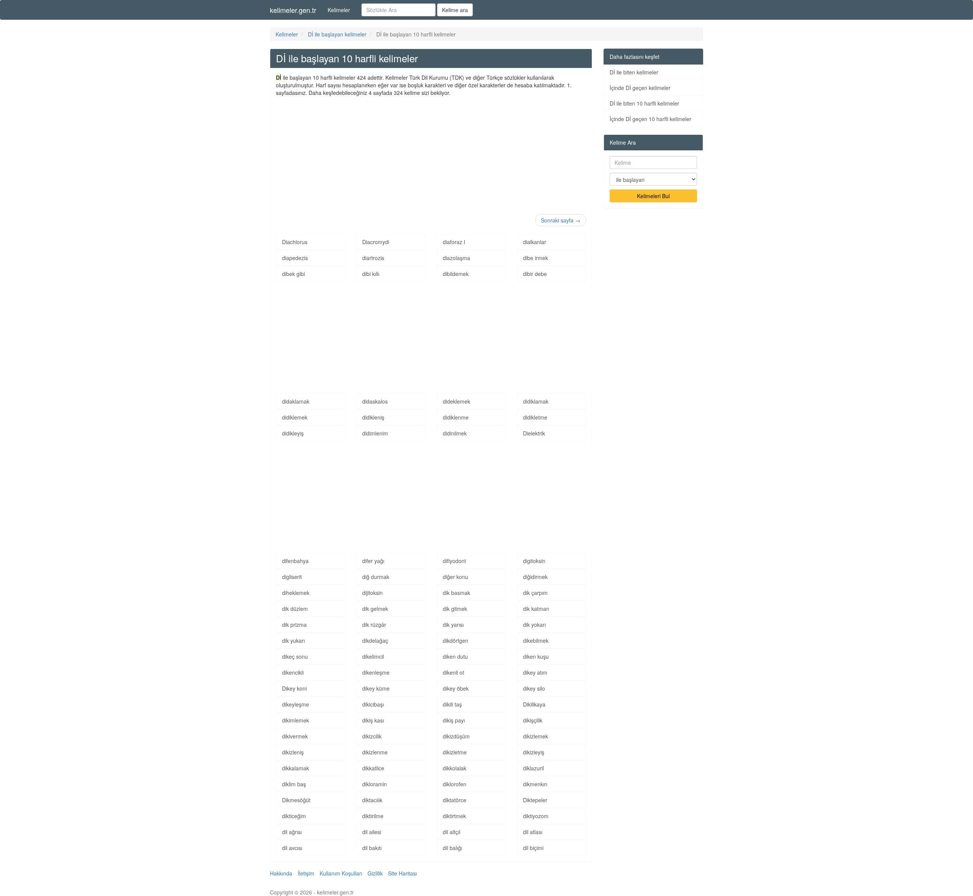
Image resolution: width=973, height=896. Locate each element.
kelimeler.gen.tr (293, 10)
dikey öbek (456, 688)
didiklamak (535, 401)
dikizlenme (375, 752)
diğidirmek (535, 577)
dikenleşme (376, 672)
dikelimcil (373, 656)
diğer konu (455, 577)
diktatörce (454, 800)
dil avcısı (292, 848)
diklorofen (454, 784)
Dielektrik (534, 433)
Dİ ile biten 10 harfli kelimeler (644, 103)
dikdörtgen (455, 640)
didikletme (535, 417)
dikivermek (295, 736)
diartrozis (373, 258)
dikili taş (452, 704)
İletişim (306, 873)
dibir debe (535, 274)
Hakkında (281, 873)
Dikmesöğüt (296, 800)
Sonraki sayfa (560, 220)
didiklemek (294, 417)
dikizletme (455, 752)
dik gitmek (455, 608)
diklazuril (533, 768)
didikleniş (373, 417)
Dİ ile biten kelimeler (634, 72)
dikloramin (374, 784)
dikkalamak (295, 768)
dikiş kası (373, 720)
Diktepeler (535, 800)
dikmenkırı (535, 784)
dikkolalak (454, 768)
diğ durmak (375, 577)
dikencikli (293, 672)
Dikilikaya (534, 704)
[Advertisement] (431, 153)
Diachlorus (294, 242)
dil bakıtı (372, 848)
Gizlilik (375, 873)
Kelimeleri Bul (653, 196)
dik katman (536, 608)
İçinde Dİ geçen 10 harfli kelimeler (650, 119)
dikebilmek (535, 640)
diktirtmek (454, 816)
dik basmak (456, 592)
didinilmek (455, 433)
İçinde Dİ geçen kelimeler (640, 87)
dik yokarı (534, 624)
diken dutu (455, 656)
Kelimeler (339, 10)
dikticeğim (294, 816)
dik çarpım (535, 592)
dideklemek (456, 401)
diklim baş (294, 784)
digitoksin (534, 561)
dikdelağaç (375, 640)
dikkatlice (373, 768)
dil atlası (532, 832)
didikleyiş (293, 433)
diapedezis (295, 258)
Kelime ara (455, 10)
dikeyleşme (295, 704)
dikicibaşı (373, 704)
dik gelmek (375, 608)
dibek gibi (293, 274)
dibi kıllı (370, 274)
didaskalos (375, 401)
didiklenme (456, 417)
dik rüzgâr (374, 624)
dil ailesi (371, 832)
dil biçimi (533, 848)
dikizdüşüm (456, 736)
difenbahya (295, 561)
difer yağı (373, 561)
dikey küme (376, 688)
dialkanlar (534, 242)
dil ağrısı (292, 832)
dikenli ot (453, 672)
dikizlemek (535, 736)
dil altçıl (451, 832)
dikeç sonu (295, 656)
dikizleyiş (533, 752)
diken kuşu (536, 656)
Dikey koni (294, 688)
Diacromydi (375, 242)
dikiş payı (454, 720)
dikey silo (534, 688)
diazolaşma (456, 258)
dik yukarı (293, 640)
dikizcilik (372, 736)
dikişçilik (532, 720)
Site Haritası (402, 873)
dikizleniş (293, 752)
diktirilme (372, 816)
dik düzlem (295, 608)
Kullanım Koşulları (341, 873)
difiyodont (454, 561)
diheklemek (295, 592)
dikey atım (535, 672)
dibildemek (456, 274)
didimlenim (375, 433)
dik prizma (294, 624)
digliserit (292, 577)
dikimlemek (295, 720)
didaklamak (295, 401)
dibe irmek (535, 258)
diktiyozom (535, 816)
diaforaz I (454, 242)
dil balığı (452, 848)
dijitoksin (372, 592)
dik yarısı (453, 624)
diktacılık (372, 800)
